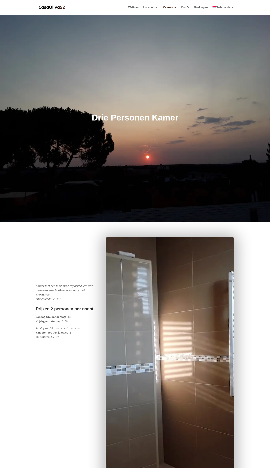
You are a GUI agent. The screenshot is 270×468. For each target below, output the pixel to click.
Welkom (133, 7)
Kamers (168, 7)
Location (148, 7)
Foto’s (185, 7)
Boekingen (201, 7)
